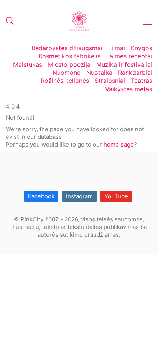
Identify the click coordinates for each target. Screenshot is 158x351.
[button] (147, 21)
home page (119, 144)
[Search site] (10, 22)
